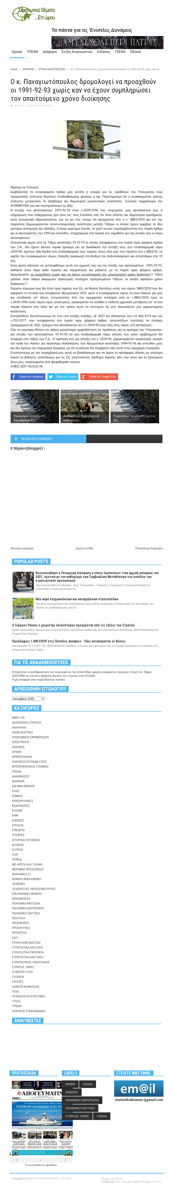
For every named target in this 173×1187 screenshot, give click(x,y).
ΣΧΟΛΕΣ (17, 981)
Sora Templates (124, 1181)
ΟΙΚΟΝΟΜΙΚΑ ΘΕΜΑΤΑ (27, 893)
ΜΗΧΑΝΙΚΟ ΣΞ (21, 874)
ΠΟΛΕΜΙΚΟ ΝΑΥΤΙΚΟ (26, 913)
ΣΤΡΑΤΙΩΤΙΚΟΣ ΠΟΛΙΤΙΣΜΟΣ (31, 962)
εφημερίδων (51, 1165)
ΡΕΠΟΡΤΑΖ (19, 932)
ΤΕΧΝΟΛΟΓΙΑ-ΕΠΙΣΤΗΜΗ (28, 996)
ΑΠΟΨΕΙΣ (19, 105)
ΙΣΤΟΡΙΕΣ (18, 835)
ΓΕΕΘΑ (120, 52)
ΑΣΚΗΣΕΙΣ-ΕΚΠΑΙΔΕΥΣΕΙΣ (29, 761)
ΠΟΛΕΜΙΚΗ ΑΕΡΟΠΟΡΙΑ (28, 908)
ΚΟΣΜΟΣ (18, 845)
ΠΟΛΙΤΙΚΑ (18, 918)
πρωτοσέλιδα (35, 1165)
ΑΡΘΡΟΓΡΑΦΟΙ (22, 756)
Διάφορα (50, 52)
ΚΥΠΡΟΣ (17, 849)
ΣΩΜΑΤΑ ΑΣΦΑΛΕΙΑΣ (25, 986)
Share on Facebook (31, 376)
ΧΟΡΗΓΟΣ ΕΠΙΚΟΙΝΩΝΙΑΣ (29, 1011)
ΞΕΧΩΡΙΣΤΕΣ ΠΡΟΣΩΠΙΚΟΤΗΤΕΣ (33, 889)
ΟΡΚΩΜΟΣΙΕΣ (21, 898)
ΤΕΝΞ (15, 991)
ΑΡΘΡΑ (17, 752)
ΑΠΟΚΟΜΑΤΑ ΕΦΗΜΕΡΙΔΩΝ (30, 737)
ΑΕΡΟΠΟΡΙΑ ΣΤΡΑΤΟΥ (27, 722)
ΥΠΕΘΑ (32, 52)
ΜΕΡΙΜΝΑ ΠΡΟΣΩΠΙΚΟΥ (28, 869)
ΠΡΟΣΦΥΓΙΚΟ (21, 928)
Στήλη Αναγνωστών (77, 52)
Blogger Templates (112, 1178)
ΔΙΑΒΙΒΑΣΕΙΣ (20, 776)
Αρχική (17, 52)
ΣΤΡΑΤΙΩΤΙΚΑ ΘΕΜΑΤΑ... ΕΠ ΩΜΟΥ (52, 1178)
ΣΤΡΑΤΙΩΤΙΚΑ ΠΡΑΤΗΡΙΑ (28, 952)
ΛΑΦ (15, 854)
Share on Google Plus (102, 376)
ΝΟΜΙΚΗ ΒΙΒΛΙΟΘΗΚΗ (26, 879)
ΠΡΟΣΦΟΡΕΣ (20, 923)
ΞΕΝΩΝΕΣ (18, 884)
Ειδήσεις (103, 52)
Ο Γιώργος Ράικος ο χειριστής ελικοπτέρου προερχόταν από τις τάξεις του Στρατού (73, 625)
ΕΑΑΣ (15, 791)
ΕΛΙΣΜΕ (17, 810)
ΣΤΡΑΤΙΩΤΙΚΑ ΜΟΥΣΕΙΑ (27, 947)
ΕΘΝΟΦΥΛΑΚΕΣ (22, 800)
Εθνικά (135, 52)
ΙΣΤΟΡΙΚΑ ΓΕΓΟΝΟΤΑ (26, 840)
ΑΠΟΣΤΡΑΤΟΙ (20, 742)
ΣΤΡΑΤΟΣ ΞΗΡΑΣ (23, 967)
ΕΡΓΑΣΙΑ (17, 825)
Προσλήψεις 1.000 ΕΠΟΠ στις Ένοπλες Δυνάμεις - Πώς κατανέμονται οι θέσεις (69, 641)
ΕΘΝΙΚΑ (17, 796)
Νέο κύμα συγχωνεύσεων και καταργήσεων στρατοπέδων (77, 599)
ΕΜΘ (15, 815)
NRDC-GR (18, 717)
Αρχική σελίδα (84, 548)
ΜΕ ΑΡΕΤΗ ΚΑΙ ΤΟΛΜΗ (27, 864)
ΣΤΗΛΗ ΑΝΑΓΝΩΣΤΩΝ (39, 105)
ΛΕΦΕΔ (17, 859)
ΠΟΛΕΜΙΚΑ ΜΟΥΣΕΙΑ (26, 903)
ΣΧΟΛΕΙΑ (18, 976)
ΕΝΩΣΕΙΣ (18, 820)
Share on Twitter (66, 376)
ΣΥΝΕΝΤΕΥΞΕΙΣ (22, 972)
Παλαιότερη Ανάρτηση (148, 548)
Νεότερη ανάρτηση (22, 548)
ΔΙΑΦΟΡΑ (18, 781)
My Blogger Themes (149, 1181)
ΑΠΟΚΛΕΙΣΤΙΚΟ (22, 732)
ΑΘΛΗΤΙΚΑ (19, 727)
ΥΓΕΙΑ (16, 1001)
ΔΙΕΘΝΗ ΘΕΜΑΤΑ (23, 786)
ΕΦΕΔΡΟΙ (18, 830)
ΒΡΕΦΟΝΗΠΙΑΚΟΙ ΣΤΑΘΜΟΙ (30, 766)
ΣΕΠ (15, 937)
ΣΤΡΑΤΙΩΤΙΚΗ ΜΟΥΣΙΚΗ (27, 957)
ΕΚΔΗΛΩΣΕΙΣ (21, 805)
